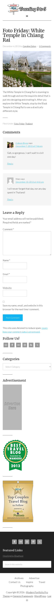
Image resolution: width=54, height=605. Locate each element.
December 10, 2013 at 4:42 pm (30, 182)
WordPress (40, 596)
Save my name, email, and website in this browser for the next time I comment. (23, 307)
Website (7, 287)
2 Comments (45, 46)
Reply (10, 163)
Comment (8, 229)
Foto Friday (19, 123)
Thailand (29, 123)
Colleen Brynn (22, 143)
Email (6, 274)
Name (6, 260)
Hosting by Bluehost (13, 555)
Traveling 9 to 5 (27, 9)
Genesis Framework (23, 596)
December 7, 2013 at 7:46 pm (29, 146)
